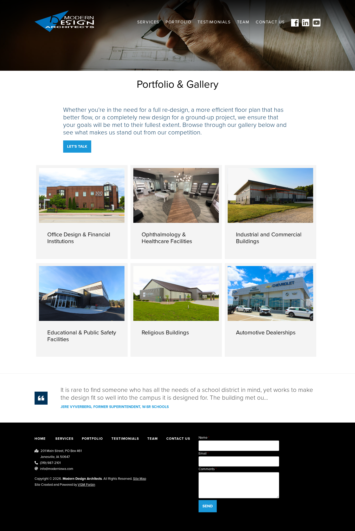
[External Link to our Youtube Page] (316, 25)
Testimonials (214, 22)
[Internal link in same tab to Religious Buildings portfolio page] (176, 310)
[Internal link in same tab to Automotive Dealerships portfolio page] (270, 310)
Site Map (139, 479)
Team (243, 22)
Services (148, 22)
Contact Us (270, 22)
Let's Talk (77, 146)
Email (203, 453)
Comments (207, 469)
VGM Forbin (86, 485)
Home (40, 439)
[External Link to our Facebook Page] (295, 25)
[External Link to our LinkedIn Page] (306, 25)
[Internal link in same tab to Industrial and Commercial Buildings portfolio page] (270, 212)
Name (203, 438)
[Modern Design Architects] (64, 21)
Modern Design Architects (82, 479)
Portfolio (178, 22)
